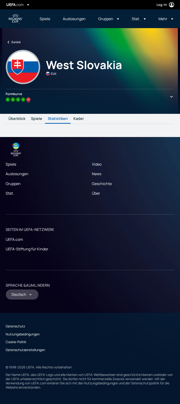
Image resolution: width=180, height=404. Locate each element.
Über (96, 193)
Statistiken (58, 119)
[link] (45, 18)
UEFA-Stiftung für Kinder (27, 249)
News (96, 173)
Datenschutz (15, 326)
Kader (78, 119)
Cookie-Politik (16, 342)
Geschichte (102, 183)
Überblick (16, 119)
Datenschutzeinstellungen (25, 350)
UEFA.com (14, 239)
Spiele (36, 119)
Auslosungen (17, 173)
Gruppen (13, 183)
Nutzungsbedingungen (23, 334)
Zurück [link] (16, 42)
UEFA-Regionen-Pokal (15, 18)
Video (96, 164)
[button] (108, 18)
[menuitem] (45, 18)
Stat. (10, 193)
